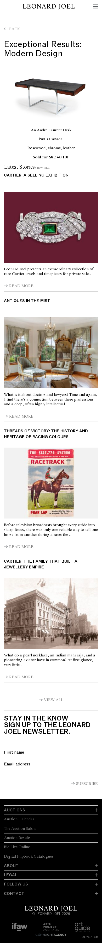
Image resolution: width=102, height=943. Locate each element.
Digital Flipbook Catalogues (28, 856)
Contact (14, 893)
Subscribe (87, 783)
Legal (10, 875)
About (11, 865)
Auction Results (17, 838)
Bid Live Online (17, 847)
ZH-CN (87, 936)
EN (96, 936)
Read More (21, 286)
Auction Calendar (19, 819)
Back (14, 29)
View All (42, 167)
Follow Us (16, 884)
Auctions (14, 810)
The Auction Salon (20, 828)
